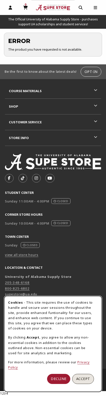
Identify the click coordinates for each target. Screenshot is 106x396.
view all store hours (21, 255)
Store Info (19, 138)
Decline (59, 378)
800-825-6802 (17, 288)
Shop (13, 106)
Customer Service (25, 122)
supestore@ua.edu (21, 294)
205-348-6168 (17, 282)
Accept (83, 378)
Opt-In (91, 71)
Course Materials (25, 91)
